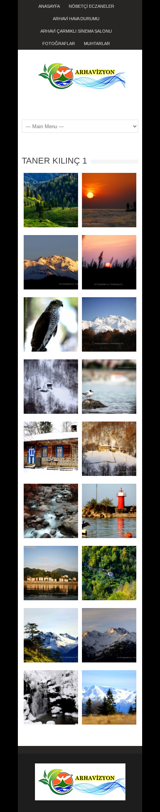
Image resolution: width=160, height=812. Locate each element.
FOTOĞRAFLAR (58, 43)
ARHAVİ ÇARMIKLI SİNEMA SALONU (76, 31)
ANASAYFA (49, 6)
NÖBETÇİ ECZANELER (91, 6)
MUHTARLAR (97, 43)
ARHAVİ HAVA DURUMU (76, 18)
